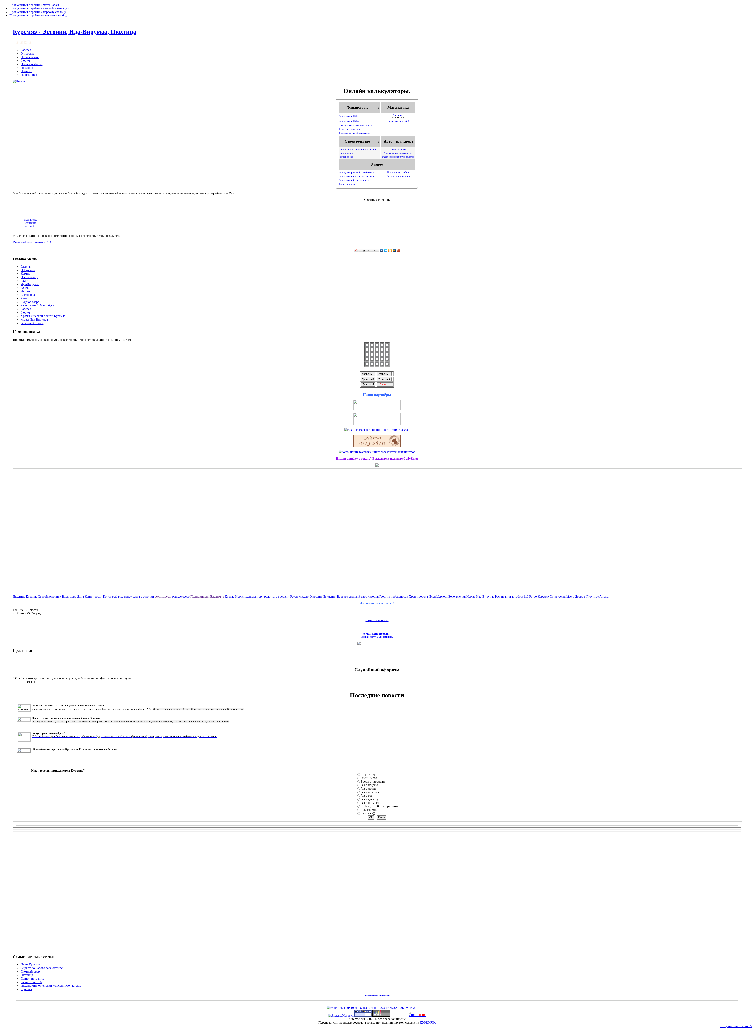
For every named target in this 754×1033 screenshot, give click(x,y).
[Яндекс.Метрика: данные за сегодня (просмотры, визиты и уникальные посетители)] (341, 1015)
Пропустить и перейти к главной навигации (39, 8)
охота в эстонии (143, 596)
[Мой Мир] (394, 250)
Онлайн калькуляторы (377, 995)
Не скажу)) (368, 813)
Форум (25, 60)
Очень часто (369, 778)
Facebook (28, 226)
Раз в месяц (368, 788)
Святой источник (49, 596)
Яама (80, 596)
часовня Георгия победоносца (388, 596)
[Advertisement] (377, 529)
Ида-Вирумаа (485, 596)
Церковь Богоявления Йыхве (455, 596)
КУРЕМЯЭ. (428, 1022)
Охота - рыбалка (31, 64)
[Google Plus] (398, 250)
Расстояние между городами (398, 156)
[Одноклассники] (390, 250)
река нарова (163, 596)
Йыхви (240, 596)
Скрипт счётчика (376, 620)
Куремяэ (31, 596)
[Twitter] (386, 250)
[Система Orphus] (417, 1015)
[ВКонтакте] (382, 250)
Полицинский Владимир (207, 596)
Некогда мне (369, 809)
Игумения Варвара (335, 596)
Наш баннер (29, 74)
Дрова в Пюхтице (587, 596)
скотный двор (358, 596)
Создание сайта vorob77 (736, 1026)
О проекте (27, 53)
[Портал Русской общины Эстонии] (377, 423)
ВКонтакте (29, 222)
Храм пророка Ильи (422, 596)
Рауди (294, 596)
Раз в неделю (369, 785)
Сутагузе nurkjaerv (562, 596)
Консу (107, 596)
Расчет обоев (346, 156)
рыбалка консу (122, 596)
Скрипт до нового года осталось (42, 968)
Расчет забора (346, 152)
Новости (26, 71)
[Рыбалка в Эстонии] (377, 408)
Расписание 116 (31, 982)
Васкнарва (69, 596)
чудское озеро (180, 596)
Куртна (229, 596)
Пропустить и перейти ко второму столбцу (38, 15)
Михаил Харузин (310, 596)
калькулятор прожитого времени (267, 596)
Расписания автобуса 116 (511, 596)
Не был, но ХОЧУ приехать (379, 806)
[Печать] (19, 81)
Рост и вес (398, 114)
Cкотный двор (30, 971)
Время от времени (373, 781)
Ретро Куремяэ (539, 596)
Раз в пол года (370, 792)
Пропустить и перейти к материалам (34, 4)
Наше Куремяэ (30, 964)
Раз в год (366, 795)
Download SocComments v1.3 (32, 242)
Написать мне (30, 57)
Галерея (26, 50)
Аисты (604, 596)
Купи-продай (93, 596)
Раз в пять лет (370, 802)
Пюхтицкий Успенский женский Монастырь (51, 985)
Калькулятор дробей (398, 121)
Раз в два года (370, 799)
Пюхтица (27, 67)
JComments (30, 219)
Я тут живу (368, 774)
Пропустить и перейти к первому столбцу (37, 12)
